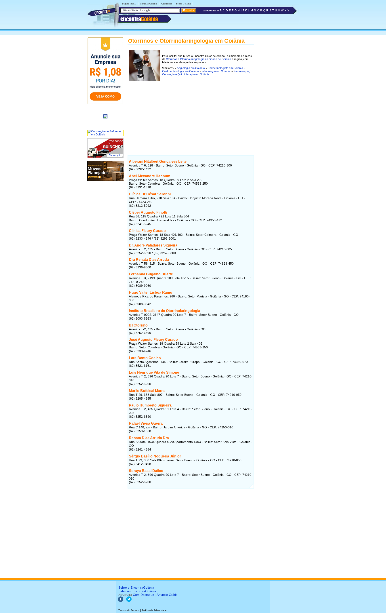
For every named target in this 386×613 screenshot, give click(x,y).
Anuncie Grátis (167, 594)
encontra (139, 19)
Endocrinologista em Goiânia (225, 68)
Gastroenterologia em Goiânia (180, 71)
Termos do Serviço (128, 610)
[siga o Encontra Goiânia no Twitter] (129, 600)
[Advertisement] (191, 113)
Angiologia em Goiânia (191, 68)
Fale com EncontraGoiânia (137, 591)
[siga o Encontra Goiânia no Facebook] (120, 600)
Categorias (166, 3)
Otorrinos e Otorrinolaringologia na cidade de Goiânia (198, 59)
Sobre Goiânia (183, 3)
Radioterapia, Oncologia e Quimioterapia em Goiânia (206, 73)
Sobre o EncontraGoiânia (136, 587)
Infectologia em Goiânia (216, 71)
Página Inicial (129, 3)
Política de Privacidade (154, 610)
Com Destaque (143, 594)
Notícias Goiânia (148, 3)
